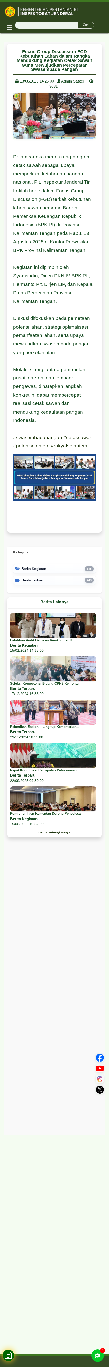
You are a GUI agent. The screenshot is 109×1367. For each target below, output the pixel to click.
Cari (86, 25)
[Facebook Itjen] (100, 1058)
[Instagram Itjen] (100, 1079)
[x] (100, 1090)
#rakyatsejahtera (69, 445)
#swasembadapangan (37, 437)
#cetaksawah (78, 437)
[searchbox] (54, 25)
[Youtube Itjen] (100, 1068)
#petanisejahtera (31, 445)
